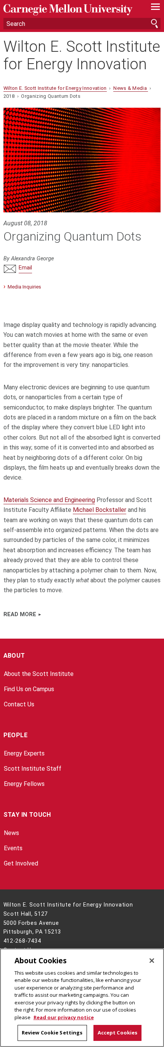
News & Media (130, 88)
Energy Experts (24, 753)
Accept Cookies (118, 1032)
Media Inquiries (24, 287)
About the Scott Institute (39, 673)
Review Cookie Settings (52, 1032)
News (11, 833)
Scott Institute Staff (32, 768)
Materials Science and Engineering (49, 500)
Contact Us (19, 704)
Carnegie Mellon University (70, 10)
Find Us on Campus (29, 689)
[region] (82, 997)
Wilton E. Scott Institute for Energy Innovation (81, 55)
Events (13, 848)
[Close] (151, 960)
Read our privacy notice (64, 1017)
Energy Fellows (24, 783)
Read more (19, 614)
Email (25, 268)
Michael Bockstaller (99, 509)
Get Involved (21, 863)
